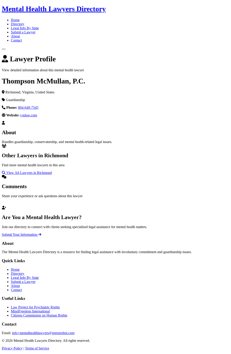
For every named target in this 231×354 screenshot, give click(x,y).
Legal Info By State (25, 28)
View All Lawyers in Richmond (28, 173)
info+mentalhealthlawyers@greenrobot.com (43, 333)
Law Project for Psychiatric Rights (35, 307)
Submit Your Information (20, 234)
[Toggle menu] (3, 49)
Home (15, 20)
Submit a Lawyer (23, 32)
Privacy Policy (12, 348)
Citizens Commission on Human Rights (39, 315)
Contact (16, 40)
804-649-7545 (28, 107)
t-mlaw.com (28, 115)
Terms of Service (37, 348)
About (15, 36)
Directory (17, 24)
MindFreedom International (30, 311)
